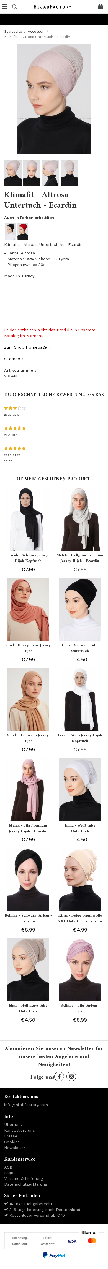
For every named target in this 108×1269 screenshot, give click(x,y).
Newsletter (14, 1147)
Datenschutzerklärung (25, 1184)
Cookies (12, 1142)
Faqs (8, 1172)
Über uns (13, 1124)
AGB (8, 1167)
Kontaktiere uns (19, 1130)
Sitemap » (14, 359)
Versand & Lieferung (23, 1178)
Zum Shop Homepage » (27, 347)
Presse (10, 1136)
